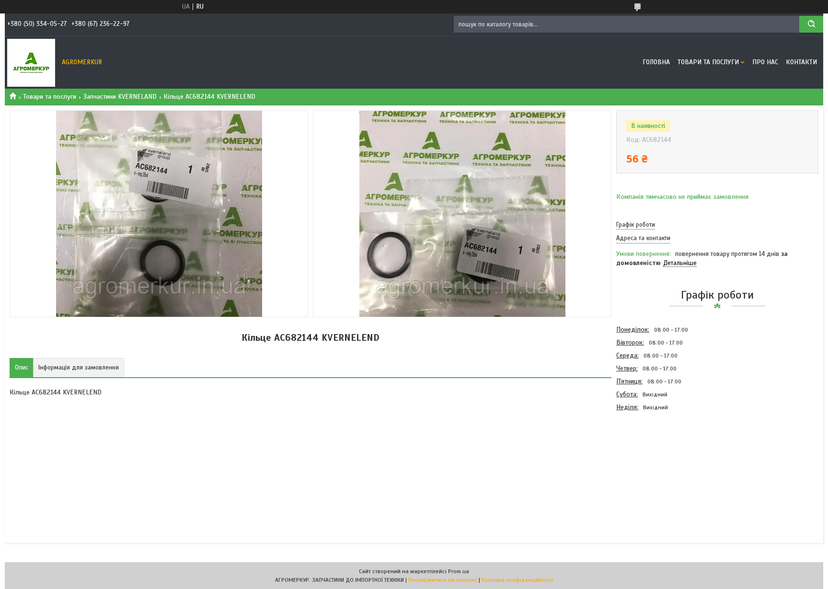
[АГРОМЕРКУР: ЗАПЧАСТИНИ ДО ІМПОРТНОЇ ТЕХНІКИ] (31, 62)
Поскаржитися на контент (442, 580)
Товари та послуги (708, 62)
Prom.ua (458, 571)
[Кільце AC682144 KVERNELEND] (650, 465)
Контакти (801, 62)
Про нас (765, 62)
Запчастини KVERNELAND (120, 96)
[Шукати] (811, 24)
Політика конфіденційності (517, 580)
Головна (656, 62)
